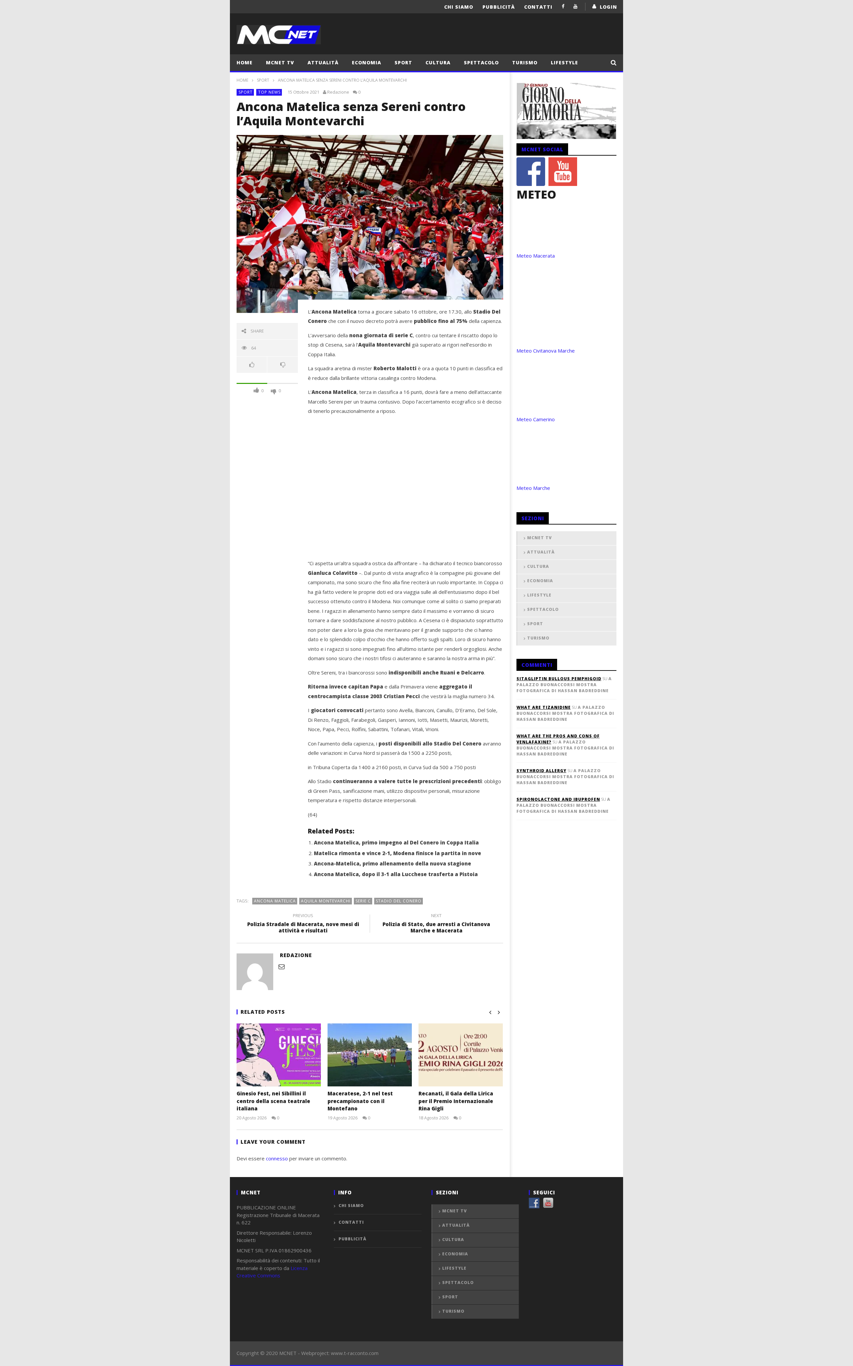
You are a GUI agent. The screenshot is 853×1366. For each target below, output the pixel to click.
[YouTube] (575, 6)
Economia (366, 62)
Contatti (538, 7)
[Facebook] (563, 6)
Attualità (323, 62)
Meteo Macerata (535, 255)
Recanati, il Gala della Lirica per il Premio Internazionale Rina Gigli (456, 1101)
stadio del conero (399, 901)
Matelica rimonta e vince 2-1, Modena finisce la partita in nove (397, 853)
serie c (363, 901)
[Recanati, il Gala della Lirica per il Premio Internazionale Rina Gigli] (461, 1054)
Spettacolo (481, 62)
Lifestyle (564, 62)
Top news (269, 92)
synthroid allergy (541, 770)
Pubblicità (498, 7)
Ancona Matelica (275, 901)
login (608, 7)
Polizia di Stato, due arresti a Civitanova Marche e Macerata (436, 924)
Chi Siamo (458, 7)
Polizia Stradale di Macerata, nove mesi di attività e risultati (303, 924)
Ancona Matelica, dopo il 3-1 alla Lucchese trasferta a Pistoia (396, 874)
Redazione (338, 92)
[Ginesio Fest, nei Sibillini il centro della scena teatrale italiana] (279, 1054)
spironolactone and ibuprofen (558, 799)
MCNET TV (280, 62)
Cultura (438, 62)
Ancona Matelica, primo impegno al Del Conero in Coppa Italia (396, 842)
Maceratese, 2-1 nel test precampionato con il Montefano (360, 1101)
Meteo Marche (533, 488)
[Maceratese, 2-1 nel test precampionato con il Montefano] (370, 1054)
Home (245, 62)
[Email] (281, 966)
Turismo (524, 62)
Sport (403, 62)
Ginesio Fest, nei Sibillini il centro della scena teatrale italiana (273, 1101)
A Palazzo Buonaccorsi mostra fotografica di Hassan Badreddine (564, 684)
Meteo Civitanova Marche (545, 350)
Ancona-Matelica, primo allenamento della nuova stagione (392, 863)
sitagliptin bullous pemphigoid (558, 679)
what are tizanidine (543, 707)
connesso (277, 1158)
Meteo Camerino (535, 419)
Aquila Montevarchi (326, 901)
